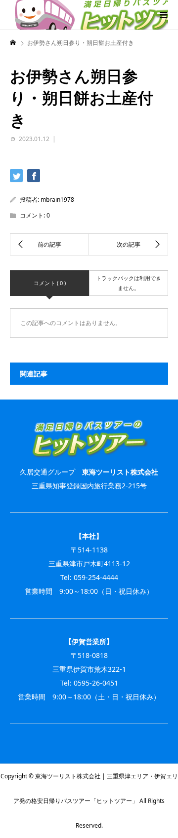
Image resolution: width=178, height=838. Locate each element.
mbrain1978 (57, 199)
